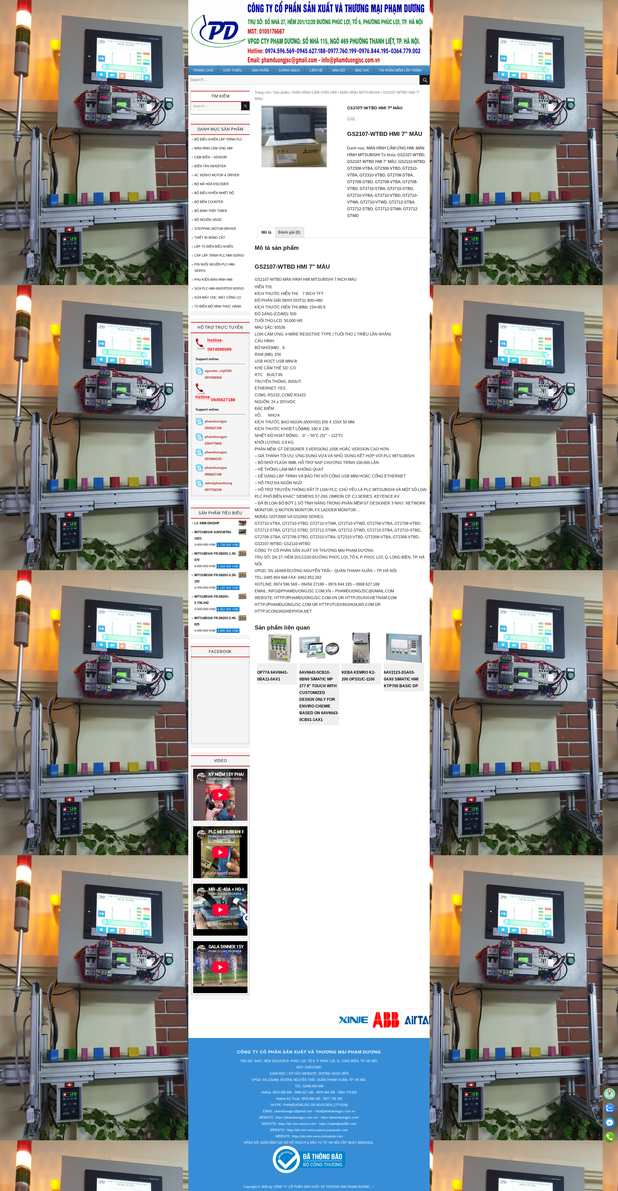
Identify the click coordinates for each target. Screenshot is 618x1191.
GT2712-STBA (401, 202)
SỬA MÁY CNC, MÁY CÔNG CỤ (217, 297)
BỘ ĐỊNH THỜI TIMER (210, 211)
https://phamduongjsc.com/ (340, 1117)
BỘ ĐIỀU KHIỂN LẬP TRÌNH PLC (218, 139)
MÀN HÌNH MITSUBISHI (360, 92)
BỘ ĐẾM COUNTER (208, 202)
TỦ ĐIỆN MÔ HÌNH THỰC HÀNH (217, 306)
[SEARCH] (245, 106)
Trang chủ (203, 70)
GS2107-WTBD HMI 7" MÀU (371, 162)
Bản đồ (338, 70)
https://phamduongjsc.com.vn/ (296, 1117)
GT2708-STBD (360, 182)
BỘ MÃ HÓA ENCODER (211, 184)
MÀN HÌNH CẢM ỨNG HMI (314, 92)
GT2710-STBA (372, 189)
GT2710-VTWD (373, 202)
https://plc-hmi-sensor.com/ (297, 1124)
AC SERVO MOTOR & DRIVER (216, 175)
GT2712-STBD (360, 209)
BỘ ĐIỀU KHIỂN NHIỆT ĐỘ (214, 193)
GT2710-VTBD (387, 195)
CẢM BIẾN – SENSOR (210, 157)
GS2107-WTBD (410, 155)
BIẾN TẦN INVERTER (210, 166)
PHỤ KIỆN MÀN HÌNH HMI (213, 279)
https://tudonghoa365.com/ (338, 1124)
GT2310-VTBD (372, 175)
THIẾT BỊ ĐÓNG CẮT (209, 237)
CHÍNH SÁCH (289, 70)
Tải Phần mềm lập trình (400, 70)
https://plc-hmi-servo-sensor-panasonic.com (317, 1130)
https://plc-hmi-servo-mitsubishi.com (317, 1136)
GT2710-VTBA (360, 195)
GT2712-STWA (388, 209)
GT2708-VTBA (387, 182)
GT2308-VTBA (360, 168)
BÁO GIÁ (362, 70)
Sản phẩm (260, 70)
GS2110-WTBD (411, 162)
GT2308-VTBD (387, 168)
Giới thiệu (232, 70)
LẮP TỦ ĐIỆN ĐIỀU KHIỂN (213, 246)
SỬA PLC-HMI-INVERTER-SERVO (219, 288)
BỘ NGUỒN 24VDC (208, 220)
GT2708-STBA (400, 175)
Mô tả (266, 232)
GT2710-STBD (400, 189)
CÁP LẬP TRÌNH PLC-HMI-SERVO (219, 255)
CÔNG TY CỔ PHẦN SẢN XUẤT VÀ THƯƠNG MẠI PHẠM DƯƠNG (321, 1187)
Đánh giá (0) (289, 232)
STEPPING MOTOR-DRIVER (215, 229)
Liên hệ (316, 70)
